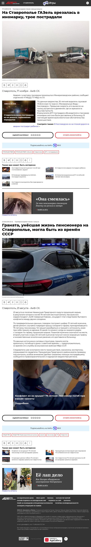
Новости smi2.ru (9, 215)
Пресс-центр (40, 498)
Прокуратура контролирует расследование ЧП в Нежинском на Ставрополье (70, 451)
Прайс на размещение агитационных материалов (35, 503)
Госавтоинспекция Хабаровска (13, 297)
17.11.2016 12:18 (6, 9)
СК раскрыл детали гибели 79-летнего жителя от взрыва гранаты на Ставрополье (26, 459)
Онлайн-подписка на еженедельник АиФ (31, 500)
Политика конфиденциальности (66, 503)
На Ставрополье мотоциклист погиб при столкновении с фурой (26, 169)
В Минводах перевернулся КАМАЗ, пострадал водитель (24, 176)
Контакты (67, 500)
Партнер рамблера (36, 538)
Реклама (50, 498)
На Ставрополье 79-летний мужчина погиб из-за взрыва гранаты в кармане (70, 459)
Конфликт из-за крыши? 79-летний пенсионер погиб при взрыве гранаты (50, 397)
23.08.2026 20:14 (7, 222)
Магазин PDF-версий (63, 498)
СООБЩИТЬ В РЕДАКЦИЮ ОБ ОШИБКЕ (29, 506)
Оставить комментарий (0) (72, 135)
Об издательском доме (25, 498)
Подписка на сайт (54, 500)
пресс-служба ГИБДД (9, 80)
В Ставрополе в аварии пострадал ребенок (70, 168)
